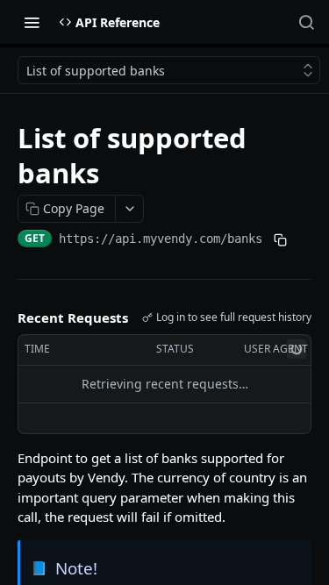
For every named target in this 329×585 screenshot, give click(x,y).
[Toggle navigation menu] (32, 22)
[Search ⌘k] (306, 22)
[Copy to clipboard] (279, 240)
